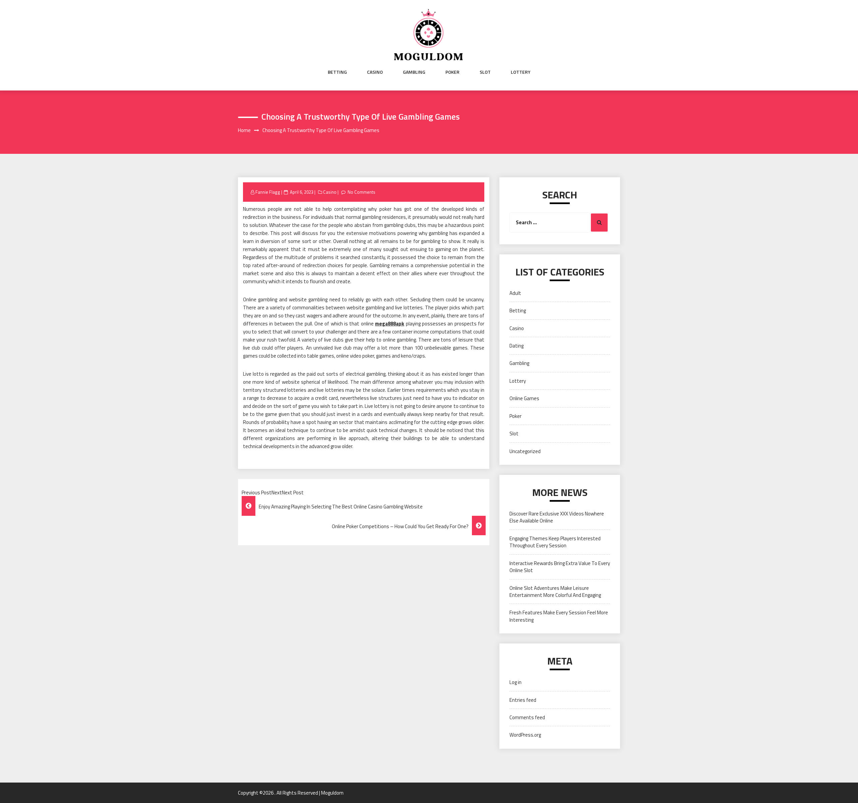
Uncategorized (525, 451)
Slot (485, 72)
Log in (515, 682)
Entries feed (522, 700)
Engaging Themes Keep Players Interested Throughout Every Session (555, 542)
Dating (516, 346)
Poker (452, 72)
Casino (375, 72)
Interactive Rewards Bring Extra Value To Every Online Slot (559, 566)
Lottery (521, 72)
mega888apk (389, 323)
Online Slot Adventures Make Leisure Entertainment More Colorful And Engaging (555, 591)
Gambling (414, 72)
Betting (337, 72)
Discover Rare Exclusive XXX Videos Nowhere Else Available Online (556, 517)
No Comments (361, 192)
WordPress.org (525, 735)
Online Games (524, 398)
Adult (515, 293)
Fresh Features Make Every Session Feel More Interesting (558, 616)
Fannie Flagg (267, 192)
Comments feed (527, 717)
